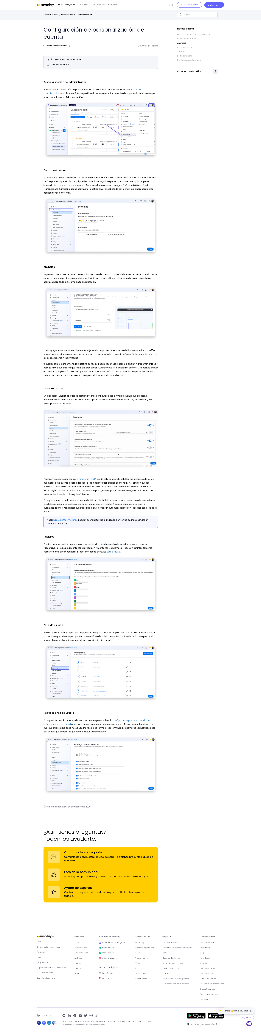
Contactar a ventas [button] (189, 5)
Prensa (165, 953)
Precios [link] (171, 5)
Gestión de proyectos (144, 947)
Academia (204, 963)
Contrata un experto (209, 994)
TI (135, 968)
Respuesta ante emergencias (175, 978)
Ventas (138, 953)
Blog (202, 953)
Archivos (78, 958)
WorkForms (107, 978)
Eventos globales (207, 968)
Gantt (76, 973)
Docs (76, 942)
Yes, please (246, 1017)
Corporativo (42, 962)
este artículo (113, 551)
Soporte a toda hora (46, 978)
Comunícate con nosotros (48, 947)
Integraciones (80, 947)
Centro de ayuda (207, 942)
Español (45, 1015)
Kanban (77, 968)
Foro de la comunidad (81, 872)
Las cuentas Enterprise (65, 520)
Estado (150, 1021)
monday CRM (108, 947)
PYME (39, 957)
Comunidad (205, 947)
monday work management (114, 942)
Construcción (141, 978)
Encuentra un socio (208, 989)
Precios (40, 942)
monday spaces (207, 973)
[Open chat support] (249, 1024)
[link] (84, 5)
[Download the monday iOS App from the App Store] (216, 1016)
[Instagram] (91, 1016)
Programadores (142, 958)
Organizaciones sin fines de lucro (51, 967)
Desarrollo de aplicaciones (212, 984)
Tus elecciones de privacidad (131, 1021)
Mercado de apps (45, 973)
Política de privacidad (106, 1021)
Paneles (78, 963)
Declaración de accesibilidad (204, 1024)
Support (47, 14)
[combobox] (197, 14)
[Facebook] (74, 1016)
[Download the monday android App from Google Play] (196, 1016)
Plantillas (41, 952)
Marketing (139, 942)
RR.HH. (137, 963)
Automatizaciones (82, 953)
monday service (109, 958)
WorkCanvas (107, 973)
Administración (84, 14)
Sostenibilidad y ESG (171, 968)
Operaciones (141, 973)
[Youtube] (80, 1016)
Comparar (204, 999)
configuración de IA (85, 479)
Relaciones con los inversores (175, 984)
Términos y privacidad (84, 1021)
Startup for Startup (208, 978)
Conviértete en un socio (172, 963)
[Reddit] (64, 1016)
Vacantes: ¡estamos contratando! (177, 947)
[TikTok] (96, 1016)
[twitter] (85, 1016)
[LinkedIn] (69, 1016)
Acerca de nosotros (171, 942)
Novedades (205, 958)
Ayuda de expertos (78, 888)
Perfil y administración (64, 14)
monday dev (108, 953)
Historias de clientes (171, 958)
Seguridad (67, 1021)
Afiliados (166, 973)
